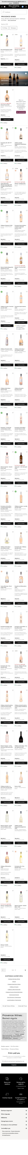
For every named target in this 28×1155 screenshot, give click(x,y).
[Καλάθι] (26, 7)
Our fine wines (14, 1046)
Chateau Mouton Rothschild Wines (14, 992)
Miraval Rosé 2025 (5, 104)
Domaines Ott (3, 146)
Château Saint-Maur (18, 352)
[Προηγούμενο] (3, 970)
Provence (2, 50)
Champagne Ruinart (14, 994)
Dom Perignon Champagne (14, 997)
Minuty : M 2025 (18, 49)
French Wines (4, 1049)
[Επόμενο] (24, 970)
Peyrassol (2, 51)
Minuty (16, 51)
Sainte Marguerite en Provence (20, 147)
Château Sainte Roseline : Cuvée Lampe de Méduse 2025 (21, 706)
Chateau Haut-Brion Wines (14, 984)
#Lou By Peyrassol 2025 (6, 49)
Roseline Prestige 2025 (6, 626)
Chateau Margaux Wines (14, 979)
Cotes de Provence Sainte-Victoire (7, 749)
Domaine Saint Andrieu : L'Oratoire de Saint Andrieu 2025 (20, 227)
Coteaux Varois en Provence (20, 230)
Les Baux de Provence (9, 350)
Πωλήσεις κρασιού (5, 1046)
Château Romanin (4, 351)
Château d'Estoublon (5, 869)
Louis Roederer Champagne (14, 1000)
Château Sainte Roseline (5, 628)
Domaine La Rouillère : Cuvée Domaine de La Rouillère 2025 (6, 507)
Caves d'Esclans (3, 189)
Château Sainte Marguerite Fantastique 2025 (20, 144)
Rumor (16, 788)
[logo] (14, 7)
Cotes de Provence (8, 50)
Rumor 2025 (18, 786)
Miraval (2, 107)
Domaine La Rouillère (19, 431)
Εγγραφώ (14, 1065)
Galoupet (16, 470)
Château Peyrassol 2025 (6, 225)
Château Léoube (4, 310)
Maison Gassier (3, 470)
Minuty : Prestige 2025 (20, 183)
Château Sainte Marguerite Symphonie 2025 (20, 827)
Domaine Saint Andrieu (19, 231)
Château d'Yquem (14, 986)
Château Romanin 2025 (6, 349)
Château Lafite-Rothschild (14, 989)
